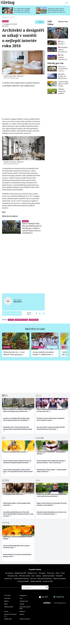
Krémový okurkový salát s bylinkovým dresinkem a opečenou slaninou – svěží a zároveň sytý (51, 461)
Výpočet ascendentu (59, 578)
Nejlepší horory (32, 573)
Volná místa (7, 598)
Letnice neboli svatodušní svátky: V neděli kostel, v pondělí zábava (43, 353)
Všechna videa (63, 21)
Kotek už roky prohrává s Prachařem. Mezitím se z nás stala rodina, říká (51, 410)
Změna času (50, 573)
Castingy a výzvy (24, 601)
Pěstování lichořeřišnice (44, 578)
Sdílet (40, 22)
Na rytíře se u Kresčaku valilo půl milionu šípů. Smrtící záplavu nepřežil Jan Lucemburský (16, 419)
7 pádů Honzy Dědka (48, 576)
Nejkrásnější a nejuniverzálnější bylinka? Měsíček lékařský (17, 537)
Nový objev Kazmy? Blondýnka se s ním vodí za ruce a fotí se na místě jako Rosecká (52, 513)
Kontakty (22, 604)
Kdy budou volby (13, 576)
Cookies (6, 611)
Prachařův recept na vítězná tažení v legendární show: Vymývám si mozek (50, 419)
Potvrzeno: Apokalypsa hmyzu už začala (15, 452)
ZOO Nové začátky (24, 576)
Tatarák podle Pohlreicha (21, 578)
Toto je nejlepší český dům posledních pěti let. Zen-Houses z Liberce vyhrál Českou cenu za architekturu (32, 228)
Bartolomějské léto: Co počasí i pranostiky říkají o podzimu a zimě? (17, 555)
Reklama (6, 601)
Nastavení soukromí (25, 619)
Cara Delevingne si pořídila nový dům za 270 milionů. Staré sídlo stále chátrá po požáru (22, 11)
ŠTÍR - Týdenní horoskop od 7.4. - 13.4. (62, 58)
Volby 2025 (59, 576)
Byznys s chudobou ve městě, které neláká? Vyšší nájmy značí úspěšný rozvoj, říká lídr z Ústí (17, 410)
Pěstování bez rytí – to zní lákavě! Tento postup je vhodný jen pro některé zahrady (14, 353)
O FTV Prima (7, 595)
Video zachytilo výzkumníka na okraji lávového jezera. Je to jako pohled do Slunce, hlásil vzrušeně (18, 470)
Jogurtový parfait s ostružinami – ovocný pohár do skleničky (51, 453)
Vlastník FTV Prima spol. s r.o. (10, 615)
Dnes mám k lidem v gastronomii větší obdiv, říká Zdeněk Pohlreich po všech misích (51, 428)
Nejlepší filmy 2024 (20, 573)
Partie (57, 573)
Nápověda (22, 611)
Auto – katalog (36, 576)
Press (21, 598)
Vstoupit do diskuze (13, 313)
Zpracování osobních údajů (25, 607)
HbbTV (6, 604)
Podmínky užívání (8, 606)
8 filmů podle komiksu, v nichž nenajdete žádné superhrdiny (16, 504)
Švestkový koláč (48, 581)
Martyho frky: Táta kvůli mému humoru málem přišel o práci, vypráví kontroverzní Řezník (52, 495)
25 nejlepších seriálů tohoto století (13, 494)
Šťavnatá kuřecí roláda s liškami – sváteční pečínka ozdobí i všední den (51, 470)
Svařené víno (8, 578)
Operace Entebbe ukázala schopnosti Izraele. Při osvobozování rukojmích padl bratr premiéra (17, 461)
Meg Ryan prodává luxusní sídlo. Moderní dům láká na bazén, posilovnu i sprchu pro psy (57, 11)
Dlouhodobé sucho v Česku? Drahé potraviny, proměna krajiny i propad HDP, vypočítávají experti (17, 428)
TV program (41, 573)
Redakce (22, 614)
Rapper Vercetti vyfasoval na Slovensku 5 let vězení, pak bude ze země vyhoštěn (52, 504)
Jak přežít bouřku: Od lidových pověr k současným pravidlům (63, 78)
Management (23, 595)
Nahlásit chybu (8, 619)
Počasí (63, 573)
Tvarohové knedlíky (23, 581)
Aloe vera (33, 578)
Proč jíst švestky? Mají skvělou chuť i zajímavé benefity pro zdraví (16, 546)
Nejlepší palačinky (35, 581)
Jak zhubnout (9, 573)
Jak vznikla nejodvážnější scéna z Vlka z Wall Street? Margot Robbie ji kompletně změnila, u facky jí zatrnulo (18, 514)
